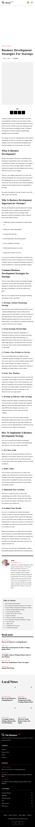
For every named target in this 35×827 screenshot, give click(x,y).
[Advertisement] (17, 23)
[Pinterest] (19, 112)
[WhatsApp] (23, 112)
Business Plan (5, 645)
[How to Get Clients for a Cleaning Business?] (9, 689)
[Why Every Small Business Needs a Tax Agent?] (25, 710)
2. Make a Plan (9, 623)
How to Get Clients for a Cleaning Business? (14, 642)
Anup (16, 58)
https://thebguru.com (16, 562)
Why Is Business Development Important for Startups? (18, 605)
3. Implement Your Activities (13, 625)
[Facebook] (11, 112)
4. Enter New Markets (10, 615)
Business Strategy (6, 46)
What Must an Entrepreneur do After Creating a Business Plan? (25, 700)
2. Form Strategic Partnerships (12, 611)
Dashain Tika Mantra (8, 668)
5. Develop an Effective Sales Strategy (14, 617)
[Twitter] (15, 112)
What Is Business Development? (12, 603)
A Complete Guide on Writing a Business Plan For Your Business (9, 721)
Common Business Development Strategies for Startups (18, 607)
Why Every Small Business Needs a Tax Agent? (15, 662)
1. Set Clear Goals (10, 621)
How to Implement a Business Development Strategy (17, 619)
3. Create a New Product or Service (13, 613)
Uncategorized (5, 653)
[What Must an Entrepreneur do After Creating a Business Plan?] (25, 689)
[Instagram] (17, 822)
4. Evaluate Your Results (11, 627)
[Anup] (6, 575)
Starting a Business (6, 640)
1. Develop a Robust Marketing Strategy (14, 609)
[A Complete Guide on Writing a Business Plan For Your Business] (9, 710)
